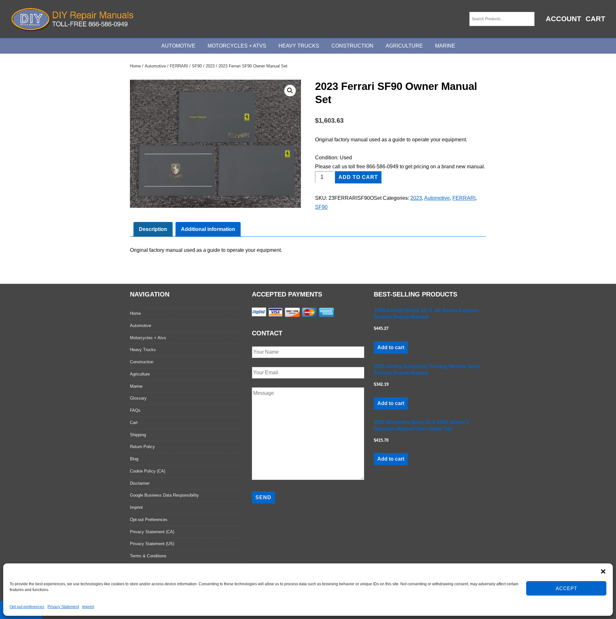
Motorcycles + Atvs (148, 337)
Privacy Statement (63, 607)
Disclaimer (140, 483)
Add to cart (358, 177)
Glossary (138, 398)
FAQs (135, 410)
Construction (352, 46)
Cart (595, 19)
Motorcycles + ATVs (237, 46)
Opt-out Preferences (148, 519)
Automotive (178, 46)
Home (135, 66)
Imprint (88, 607)
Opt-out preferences (27, 607)
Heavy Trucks (298, 46)
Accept (566, 588)
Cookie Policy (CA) (147, 471)
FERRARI (179, 66)
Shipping (138, 434)
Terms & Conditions (148, 555)
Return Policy (142, 446)
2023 (210, 66)
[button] (603, 571)
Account (563, 19)
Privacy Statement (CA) (152, 531)
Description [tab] (153, 229)
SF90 (197, 66)
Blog (134, 458)
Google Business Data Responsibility (164, 495)
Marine (445, 46)
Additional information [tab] (208, 229)
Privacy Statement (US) (152, 543)
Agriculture (404, 46)
